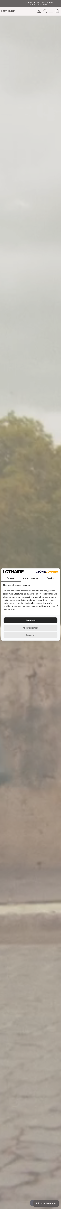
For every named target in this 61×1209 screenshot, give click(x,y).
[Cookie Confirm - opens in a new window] (47, 572)
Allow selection (30, 627)
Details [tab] (50, 578)
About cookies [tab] (30, 578)
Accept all (31, 620)
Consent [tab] (11, 578)
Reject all (30, 635)
